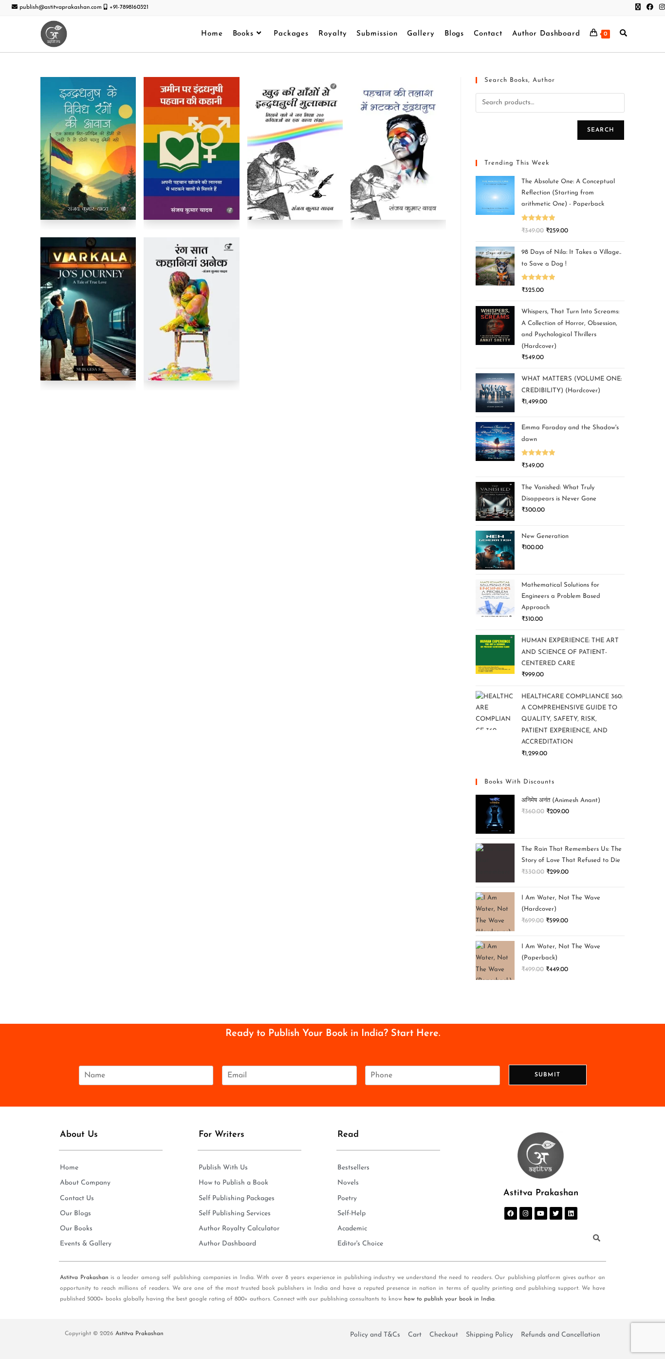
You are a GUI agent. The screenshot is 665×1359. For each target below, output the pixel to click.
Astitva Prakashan (84, 1278)
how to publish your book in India (449, 1299)
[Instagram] (525, 1213)
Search (600, 130)
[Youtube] (541, 1213)
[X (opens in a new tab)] (638, 8)
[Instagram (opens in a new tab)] (660, 8)
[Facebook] (510, 1213)
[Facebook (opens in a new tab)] (650, 8)
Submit (547, 1075)
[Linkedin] (571, 1213)
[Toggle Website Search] (623, 34)
